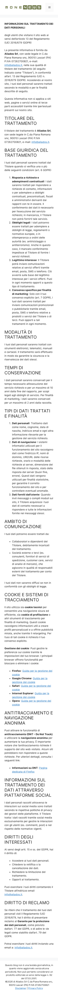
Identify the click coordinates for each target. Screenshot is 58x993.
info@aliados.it (13, 65)
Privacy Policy (35, 988)
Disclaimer (20, 988)
